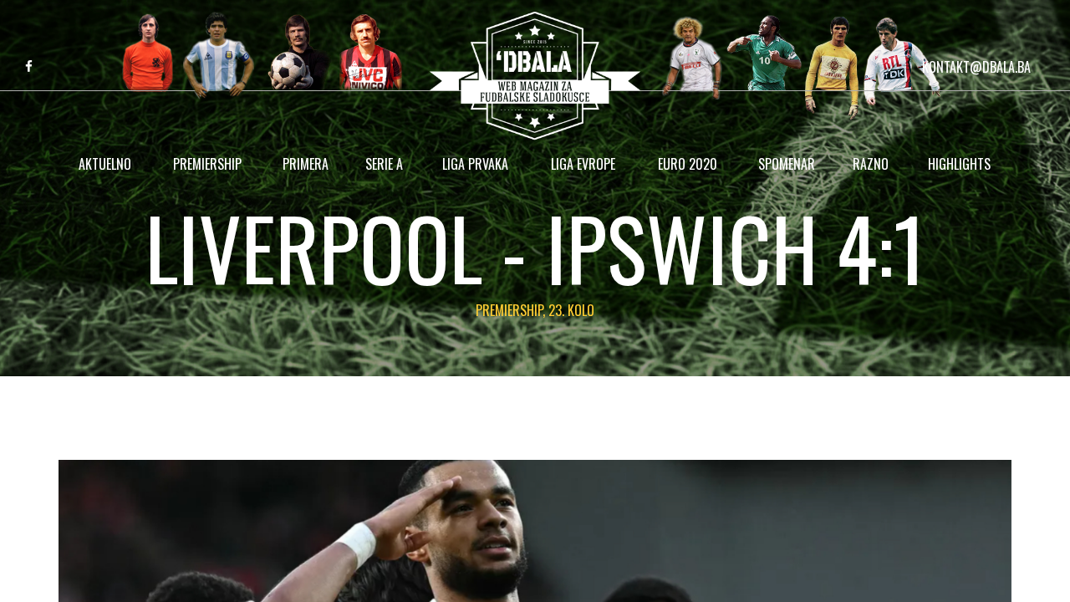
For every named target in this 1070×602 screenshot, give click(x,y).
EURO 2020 (687, 164)
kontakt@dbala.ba (976, 67)
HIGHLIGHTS (959, 164)
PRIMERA (306, 164)
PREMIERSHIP (207, 164)
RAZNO (871, 164)
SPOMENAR (786, 164)
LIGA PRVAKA (475, 164)
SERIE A (384, 164)
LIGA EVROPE (583, 164)
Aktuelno (105, 164)
